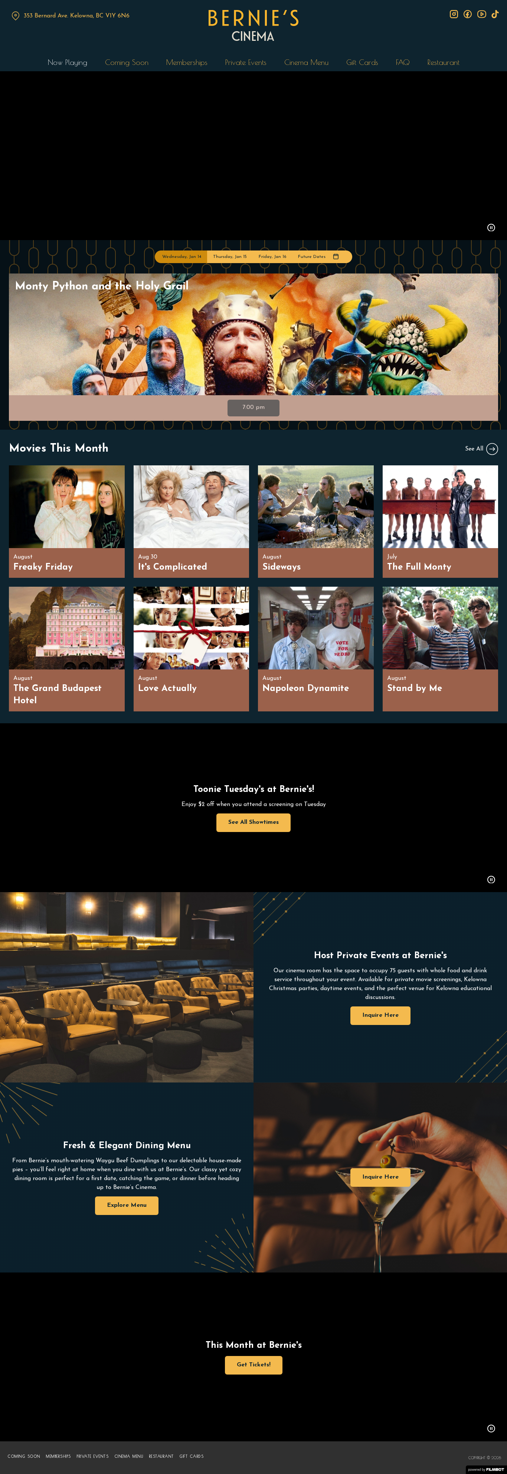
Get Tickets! (254, 1365)
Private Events (245, 62)
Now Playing (67, 62)
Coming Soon (126, 62)
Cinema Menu (306, 62)
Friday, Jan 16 (272, 257)
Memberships (186, 62)
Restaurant (443, 62)
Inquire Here (380, 1015)
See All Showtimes (253, 822)
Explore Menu (127, 1205)
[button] (491, 229)
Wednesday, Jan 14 (181, 257)
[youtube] (481, 14)
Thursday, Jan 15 (230, 257)
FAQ (403, 62)
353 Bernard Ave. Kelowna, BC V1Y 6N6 (77, 16)
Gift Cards (362, 62)
